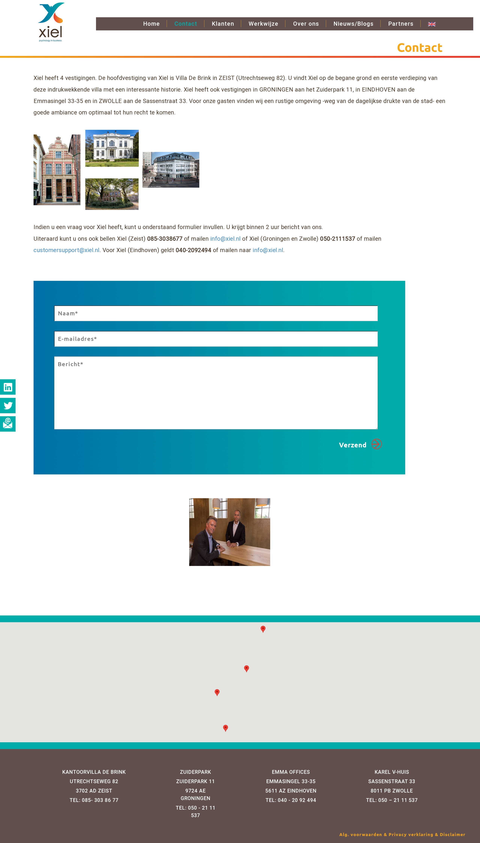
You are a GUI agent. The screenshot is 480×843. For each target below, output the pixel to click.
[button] (217, 692)
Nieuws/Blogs (354, 23)
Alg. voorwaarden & (364, 834)
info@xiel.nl (225, 238)
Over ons (306, 23)
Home (151, 23)
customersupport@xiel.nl (67, 250)
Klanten (223, 23)
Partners (401, 23)
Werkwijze (263, 23)
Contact (185, 23)
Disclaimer (453, 834)
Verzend (354, 445)
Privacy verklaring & (414, 834)
